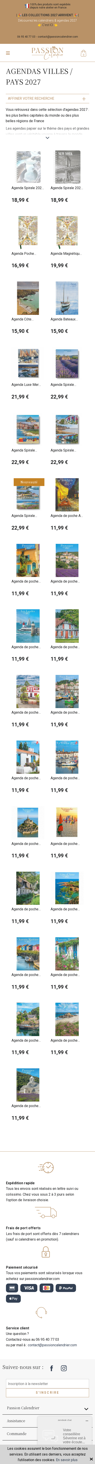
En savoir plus (67, 1460)
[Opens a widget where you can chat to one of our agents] (64, 1438)
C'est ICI (47, 25)
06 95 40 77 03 (26, 36)
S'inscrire (47, 1392)
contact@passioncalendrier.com (58, 36)
